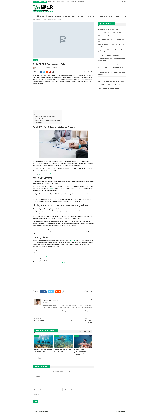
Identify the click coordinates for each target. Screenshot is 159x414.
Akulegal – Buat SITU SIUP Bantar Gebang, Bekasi (47, 120)
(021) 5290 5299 (43, 250)
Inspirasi (67, 16)
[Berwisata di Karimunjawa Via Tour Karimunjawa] (43, 341)
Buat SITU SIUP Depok (40, 321)
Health (82, 16)
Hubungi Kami (38, 122)
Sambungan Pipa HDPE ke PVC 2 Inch (108, 29)
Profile (53, 1)
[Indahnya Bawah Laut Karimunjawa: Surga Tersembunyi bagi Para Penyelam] (83, 341)
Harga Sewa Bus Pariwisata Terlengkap (108, 88)
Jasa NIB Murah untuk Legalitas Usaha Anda (110, 84)
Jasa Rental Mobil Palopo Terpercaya (108, 64)
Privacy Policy (81, 1)
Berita (74, 16)
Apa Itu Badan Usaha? (42, 118)
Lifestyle (91, 16)
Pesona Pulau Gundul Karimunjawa (107, 78)
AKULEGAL (72, 240)
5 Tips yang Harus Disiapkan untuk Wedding (110, 36)
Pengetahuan (102, 16)
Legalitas (52, 188)
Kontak (58, 1)
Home (49, 1)
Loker (112, 16)
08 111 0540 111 (41, 252)
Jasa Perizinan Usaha (45, 174)
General (50, 16)
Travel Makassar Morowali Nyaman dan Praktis (111, 81)
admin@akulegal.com (42, 254)
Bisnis (59, 16)
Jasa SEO (63, 1)
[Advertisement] (63, 97)
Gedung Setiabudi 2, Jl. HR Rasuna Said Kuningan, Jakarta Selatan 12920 (57, 262)
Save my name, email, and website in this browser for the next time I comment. (54, 398)
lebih (118, 16)
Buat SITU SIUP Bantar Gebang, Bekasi (45, 116)
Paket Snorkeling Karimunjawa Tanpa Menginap (111, 32)
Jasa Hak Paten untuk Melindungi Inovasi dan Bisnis (112, 55)
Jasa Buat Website (71, 1)
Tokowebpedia (122, 411)
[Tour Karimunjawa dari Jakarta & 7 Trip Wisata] (63, 341)
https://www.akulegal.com (43, 256)
